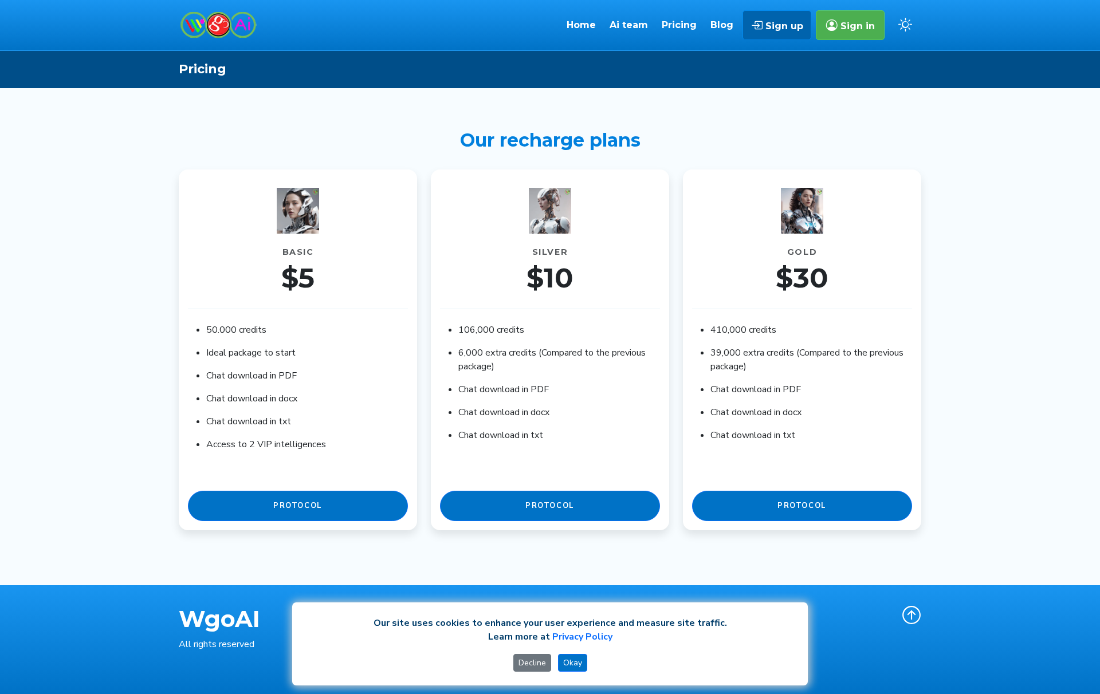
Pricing (679, 24)
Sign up (783, 26)
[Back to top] (911, 615)
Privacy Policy (582, 636)
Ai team (629, 24)
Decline (532, 662)
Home (581, 24)
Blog (721, 24)
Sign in (856, 26)
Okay (572, 662)
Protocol (298, 505)
